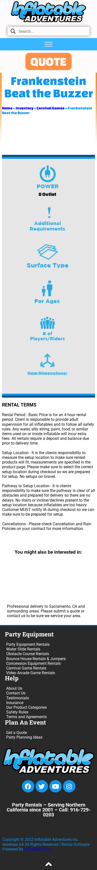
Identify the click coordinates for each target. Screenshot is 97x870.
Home (7, 108)
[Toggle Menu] (48, 44)
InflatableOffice (37, 849)
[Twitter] (42, 786)
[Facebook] (28, 786)
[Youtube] (55, 786)
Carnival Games (50, 108)
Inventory (24, 108)
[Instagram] (69, 786)
